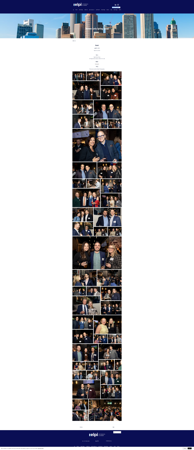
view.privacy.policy (41, 448)
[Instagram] (118, 5)
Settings (185, 448)
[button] (91, 9)
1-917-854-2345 (86, 441)
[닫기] (192, 448)
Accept (190, 448)
